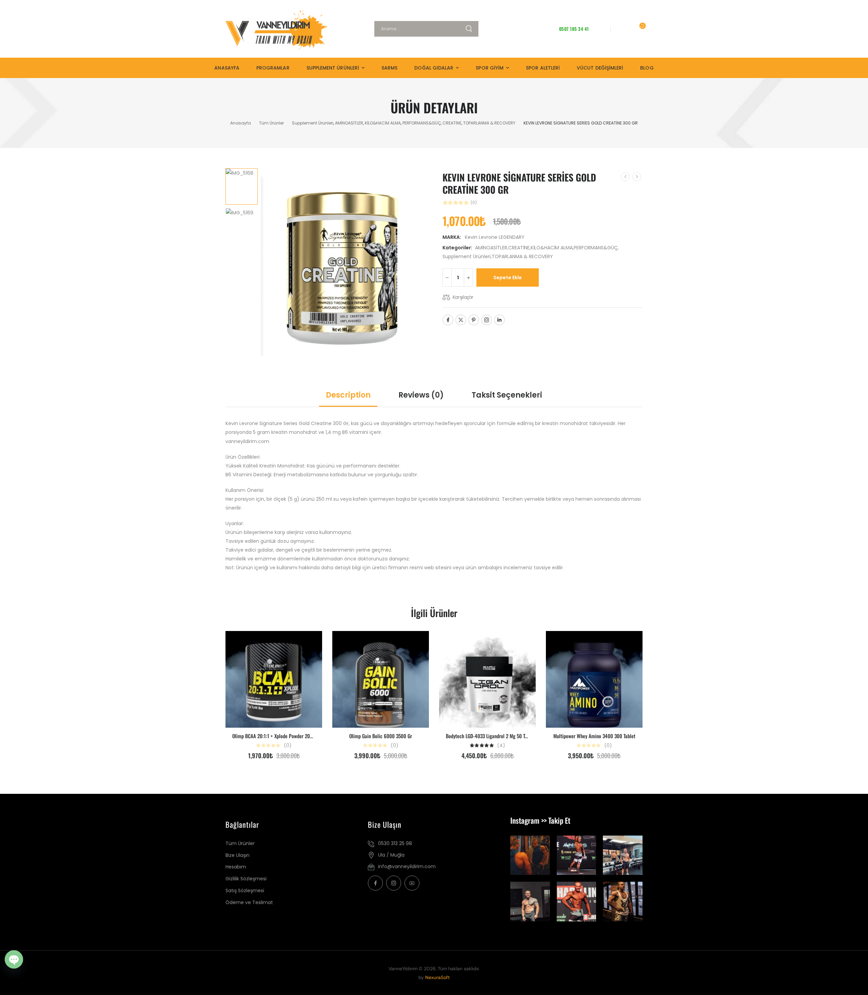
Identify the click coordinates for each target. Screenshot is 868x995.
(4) (501, 745)
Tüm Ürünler (271, 123)
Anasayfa (226, 67)
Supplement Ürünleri (333, 67)
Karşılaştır (463, 297)
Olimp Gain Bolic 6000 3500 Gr (380, 736)
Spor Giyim (490, 67)
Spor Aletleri (543, 67)
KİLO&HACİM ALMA (383, 123)
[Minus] (447, 277)
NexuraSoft (437, 977)
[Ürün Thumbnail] (345, 263)
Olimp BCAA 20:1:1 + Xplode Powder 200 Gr (275, 736)
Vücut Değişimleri (600, 67)
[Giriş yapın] (622, 28)
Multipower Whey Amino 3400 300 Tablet (594, 736)
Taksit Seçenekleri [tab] (507, 395)
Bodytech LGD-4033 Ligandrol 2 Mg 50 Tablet (490, 736)
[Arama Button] (471, 29)
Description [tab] (348, 395)
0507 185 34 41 (574, 28)
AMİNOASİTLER (349, 123)
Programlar (273, 67)
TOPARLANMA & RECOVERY (489, 123)
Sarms (389, 67)
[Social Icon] (447, 319)
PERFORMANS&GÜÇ (421, 123)
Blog (646, 67)
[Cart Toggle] (638, 28)
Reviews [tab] (421, 395)
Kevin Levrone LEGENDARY (495, 237)
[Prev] (625, 176)
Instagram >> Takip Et (540, 820)
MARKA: (452, 237)
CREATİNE (451, 123)
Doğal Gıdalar (433, 67)
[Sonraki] (637, 176)
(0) (474, 202)
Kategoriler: (457, 247)
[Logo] (281, 30)
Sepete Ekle (507, 277)
